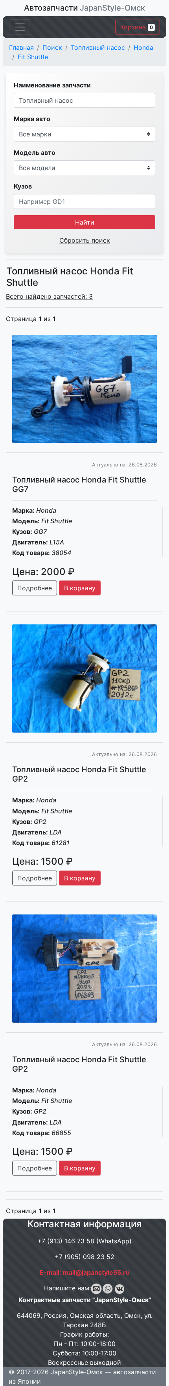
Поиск (52, 47)
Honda (143, 47)
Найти (84, 222)
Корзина (136, 27)
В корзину (80, 588)
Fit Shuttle (33, 57)
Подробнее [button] (34, 588)
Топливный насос (98, 47)
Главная (21, 47)
